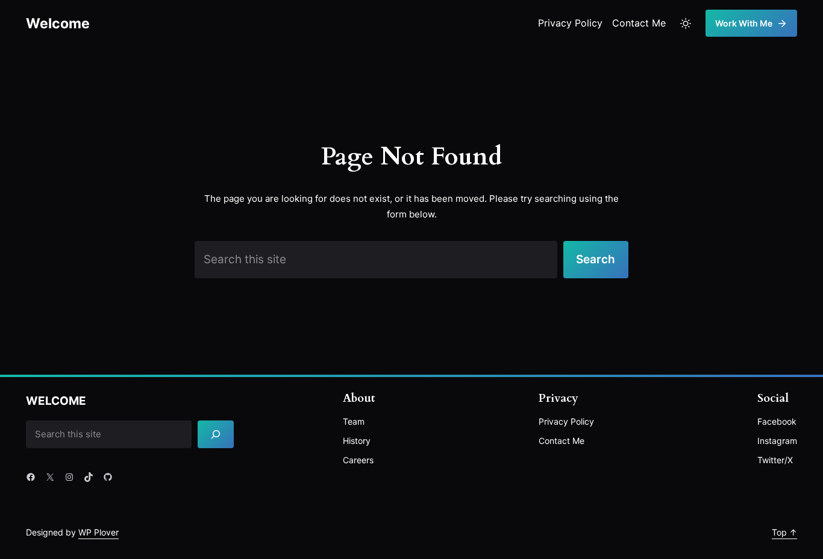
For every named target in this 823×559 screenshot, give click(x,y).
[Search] (216, 434)
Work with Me (743, 23)
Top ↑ (784, 532)
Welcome (58, 23)
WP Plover (98, 532)
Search (595, 259)
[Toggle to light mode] (685, 23)
